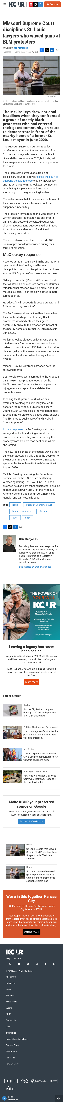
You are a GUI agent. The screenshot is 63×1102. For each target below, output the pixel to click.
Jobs (8, 1027)
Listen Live (11, 983)
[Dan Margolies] (9, 543)
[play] (4, 1098)
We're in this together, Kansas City (31, 898)
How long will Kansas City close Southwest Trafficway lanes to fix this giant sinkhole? (40, 778)
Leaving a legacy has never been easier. (31, 649)
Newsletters (11, 1002)
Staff (8, 1014)
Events (9, 1008)
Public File (10, 1058)
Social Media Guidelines (17, 1039)
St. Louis (44, 511)
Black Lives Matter (22, 511)
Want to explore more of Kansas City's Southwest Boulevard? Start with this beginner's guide (40, 756)
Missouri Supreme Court (39, 505)
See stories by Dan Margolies (35, 566)
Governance (11, 1051)
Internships (11, 1033)
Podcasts (10, 995)
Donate (54, 4)
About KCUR (11, 977)
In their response (13, 429)
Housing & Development (35, 771)
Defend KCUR (31, 931)
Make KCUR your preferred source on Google (31, 804)
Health (26, 705)
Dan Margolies (20, 47)
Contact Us (11, 1020)
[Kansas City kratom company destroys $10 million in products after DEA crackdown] (12, 710)
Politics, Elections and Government (40, 727)
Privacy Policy (12, 1064)
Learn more (31, 681)
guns (15, 518)
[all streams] (59, 1098)
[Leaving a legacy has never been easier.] (31, 612)
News (15, 505)
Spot (27, 518)
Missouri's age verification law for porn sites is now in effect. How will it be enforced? (40, 734)
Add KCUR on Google (31, 821)
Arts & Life (28, 749)
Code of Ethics (12, 1045)
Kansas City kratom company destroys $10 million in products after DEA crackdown (40, 712)
